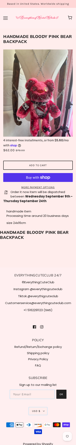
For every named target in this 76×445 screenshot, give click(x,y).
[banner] (37, 18)
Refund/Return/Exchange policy (38, 347)
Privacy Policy (38, 359)
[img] (34, 327)
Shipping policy (38, 353)
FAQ (38, 365)
